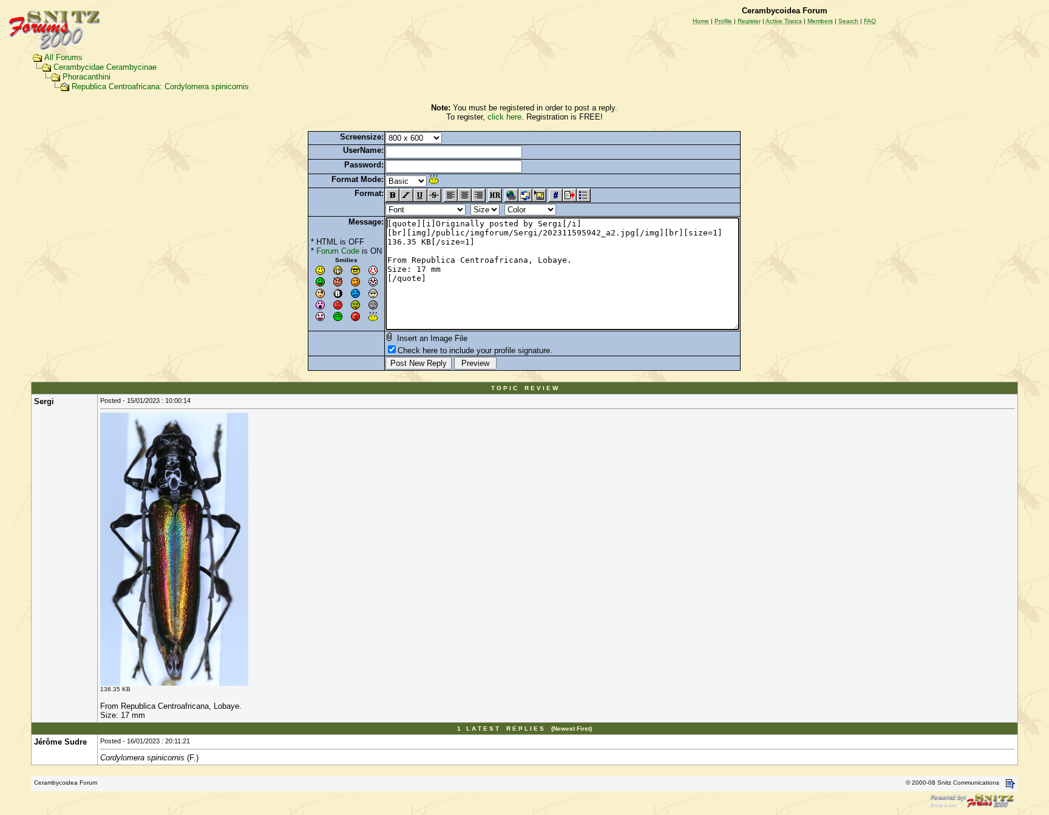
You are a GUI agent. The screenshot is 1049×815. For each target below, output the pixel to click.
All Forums (63, 57)
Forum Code (337, 250)
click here (504, 116)
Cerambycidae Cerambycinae (105, 67)
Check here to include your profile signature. (475, 350)
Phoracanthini (86, 76)
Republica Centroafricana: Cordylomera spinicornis (160, 86)
